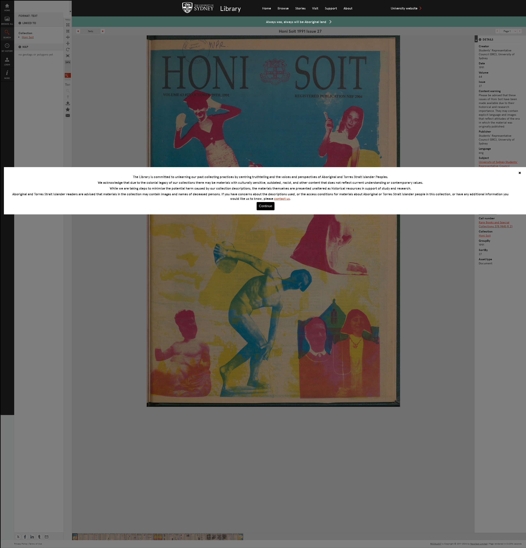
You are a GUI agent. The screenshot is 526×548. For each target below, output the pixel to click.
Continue (265, 206)
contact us (282, 198)
